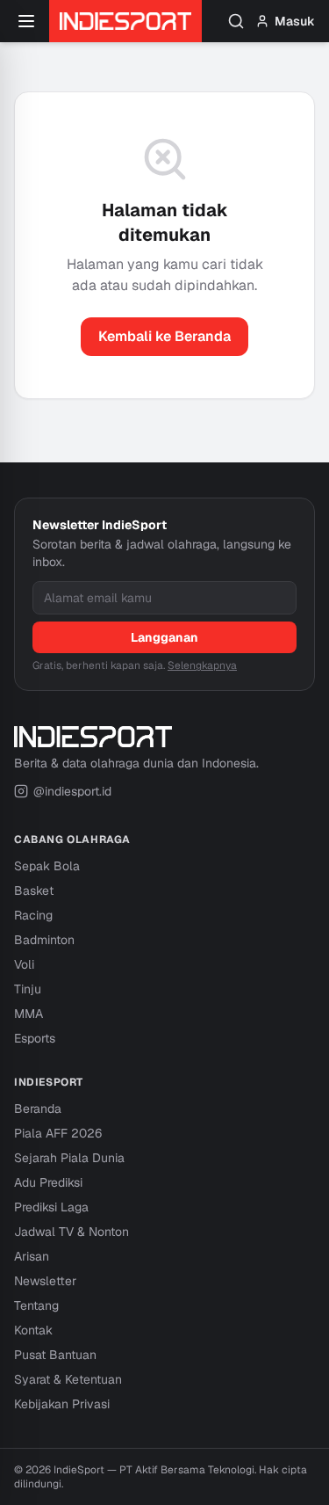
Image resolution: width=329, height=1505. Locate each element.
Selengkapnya (202, 665)
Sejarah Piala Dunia (69, 1158)
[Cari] (236, 21)
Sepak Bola (47, 866)
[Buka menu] (26, 21)
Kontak (33, 1330)
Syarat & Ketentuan (68, 1379)
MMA (28, 1014)
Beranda (37, 1108)
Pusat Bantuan (55, 1355)
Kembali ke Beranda (164, 336)
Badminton (44, 940)
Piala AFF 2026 (58, 1133)
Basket (34, 890)
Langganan (164, 637)
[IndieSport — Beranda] (125, 21)
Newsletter (45, 1281)
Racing (33, 915)
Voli (24, 964)
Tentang (36, 1305)
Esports (34, 1038)
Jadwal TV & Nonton (71, 1232)
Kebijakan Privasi (62, 1404)
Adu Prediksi (48, 1182)
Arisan (31, 1256)
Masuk (295, 21)
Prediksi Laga (51, 1207)
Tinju (27, 989)
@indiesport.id (72, 791)
